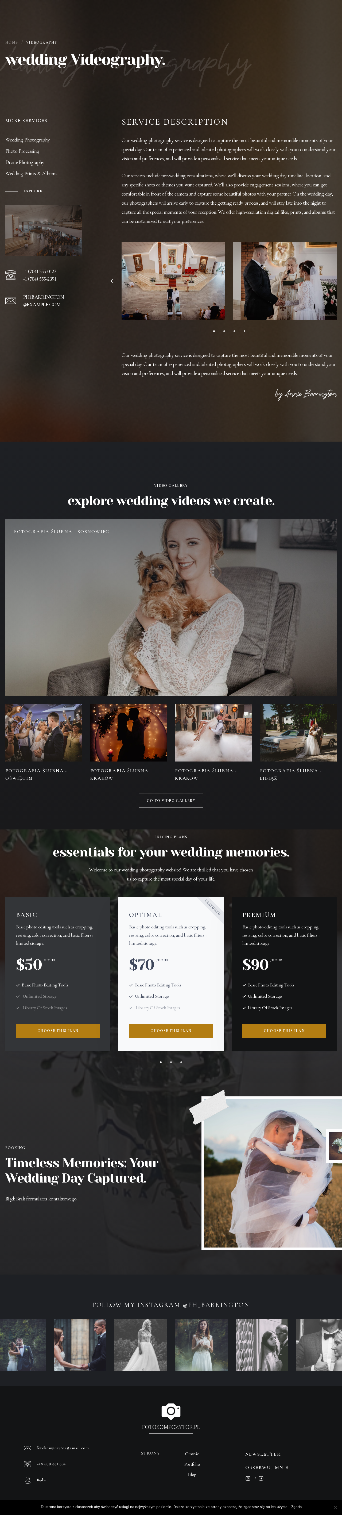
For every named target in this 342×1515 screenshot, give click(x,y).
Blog (192, 1474)
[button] (111, 281)
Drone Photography (24, 162)
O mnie (192, 1454)
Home (11, 42)
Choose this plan (57, 1030)
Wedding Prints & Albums (31, 173)
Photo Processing (22, 151)
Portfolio (192, 1464)
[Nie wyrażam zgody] (335, 1507)
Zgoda (296, 1507)
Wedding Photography (27, 140)
